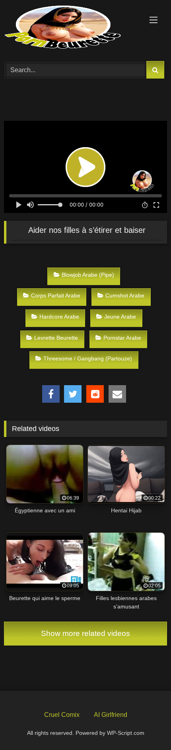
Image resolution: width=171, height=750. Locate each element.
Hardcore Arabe (59, 316)
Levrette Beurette (56, 338)
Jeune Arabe (120, 316)
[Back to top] (146, 725)
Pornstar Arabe (122, 338)
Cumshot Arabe (124, 295)
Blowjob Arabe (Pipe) (88, 275)
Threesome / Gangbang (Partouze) (87, 358)
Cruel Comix (62, 714)
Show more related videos (85, 633)
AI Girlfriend (110, 714)
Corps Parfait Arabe (55, 295)
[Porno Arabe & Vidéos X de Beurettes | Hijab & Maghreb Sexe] (70, 28)
